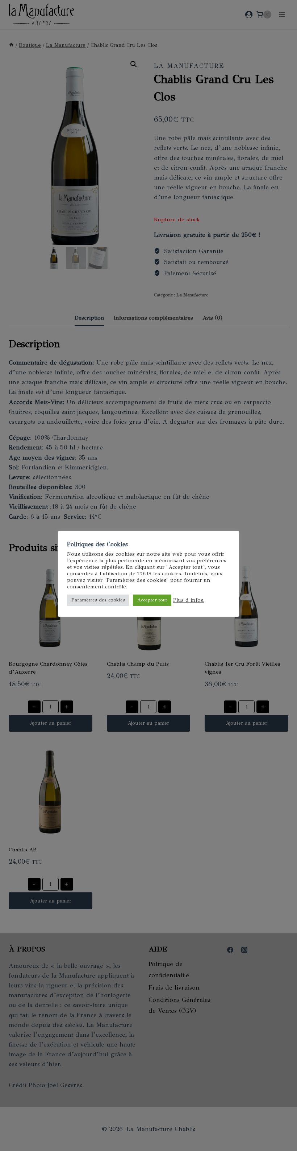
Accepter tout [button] (152, 600)
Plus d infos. (188, 600)
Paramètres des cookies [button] (98, 600)
